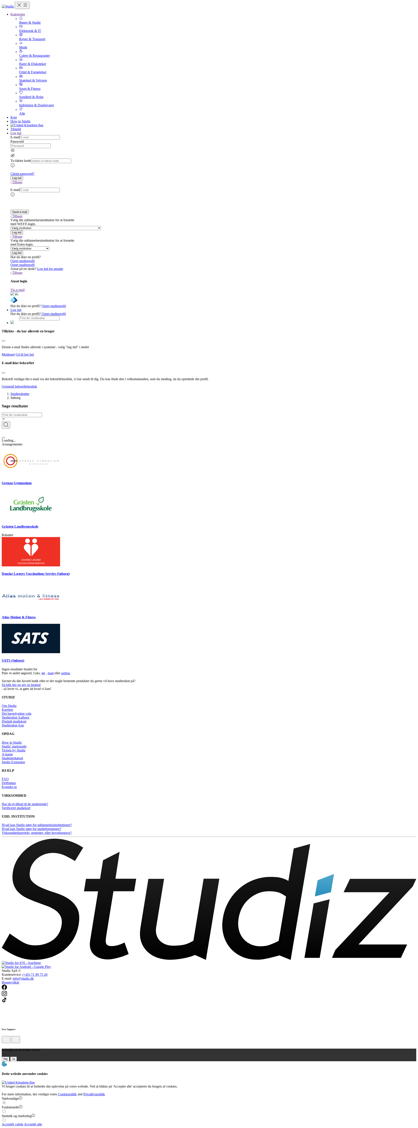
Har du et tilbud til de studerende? (25, 804)
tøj (43, 673)
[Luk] (15, 1039)
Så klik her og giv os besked (21, 685)
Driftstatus (9, 783)
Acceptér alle (33, 1124)
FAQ (5, 779)
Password (17, 141)
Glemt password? (22, 174)
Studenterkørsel (12, 758)
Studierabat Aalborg (15, 717)
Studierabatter (19, 394)
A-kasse (7, 754)
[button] (16, 178)
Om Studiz (9, 706)
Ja (13, 1059)
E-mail (15, 137)
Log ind (15, 310)
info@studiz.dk (23, 978)
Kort (13, 117)
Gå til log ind (25, 354)
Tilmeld (15, 129)
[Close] (3, 340)
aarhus (65, 673)
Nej (5, 1059)
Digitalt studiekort (14, 721)
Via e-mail (17, 290)
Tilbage (17, 182)
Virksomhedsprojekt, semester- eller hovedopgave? (37, 833)
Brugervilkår (10, 982)
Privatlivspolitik (94, 1094)
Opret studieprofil (22, 261)
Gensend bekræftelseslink (19, 386)
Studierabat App (13, 725)
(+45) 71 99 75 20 (34, 974)
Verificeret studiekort (16, 808)
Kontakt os (9, 787)
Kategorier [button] (17, 14)
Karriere (7, 709)
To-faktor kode (20, 160)
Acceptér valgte (12, 1124)
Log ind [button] (15, 133)
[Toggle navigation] (22, 5)
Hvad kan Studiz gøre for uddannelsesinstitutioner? (37, 825)
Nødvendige (10, 1098)
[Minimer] (6, 1039)
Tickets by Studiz (13, 750)
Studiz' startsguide (14, 746)
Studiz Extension (13, 762)
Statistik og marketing (17, 1116)
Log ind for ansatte (50, 269)
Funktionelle (10, 1107)
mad (51, 673)
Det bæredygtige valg (16, 713)
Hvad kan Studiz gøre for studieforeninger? (31, 829)
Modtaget (8, 354)
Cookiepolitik (67, 1094)
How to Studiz (20, 121)
